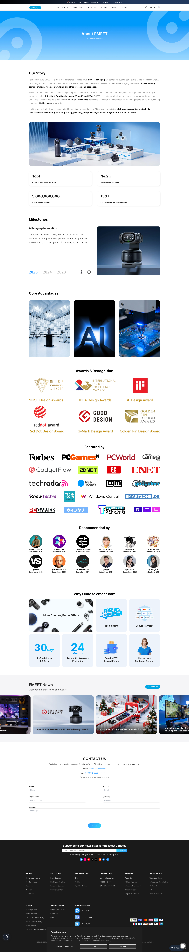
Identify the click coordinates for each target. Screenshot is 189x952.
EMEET (43, 942)
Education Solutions (57, 886)
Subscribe (122, 851)
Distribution (54, 914)
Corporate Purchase (132, 894)
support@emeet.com (97, 768)
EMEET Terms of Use (97, 855)
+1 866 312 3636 (106, 882)
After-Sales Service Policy (35, 918)
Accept (93, 946)
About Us (128, 878)
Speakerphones (31, 882)
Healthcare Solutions (57, 882)
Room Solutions (55, 878)
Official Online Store (57, 910)
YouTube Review (81, 886)
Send (94, 826)
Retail (52, 918)
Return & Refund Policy (34, 922)
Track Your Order (156, 878)
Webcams (29, 886)
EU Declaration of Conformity (36, 929)
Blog (76, 878)
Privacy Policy (105, 940)
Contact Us (154, 886)
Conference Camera (33, 878)
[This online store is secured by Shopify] (133, 920)
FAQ (151, 890)
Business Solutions (57, 890)
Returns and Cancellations (159, 882)
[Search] (146, 7)
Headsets (29, 890)
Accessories (30, 894)
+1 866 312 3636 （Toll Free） (96, 773)
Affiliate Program (131, 882)
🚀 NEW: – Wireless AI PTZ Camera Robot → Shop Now (94, 2)
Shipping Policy (31, 910)
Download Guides (156, 894)
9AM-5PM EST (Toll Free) (109, 886)
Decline (123, 946)
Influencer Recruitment (133, 886)
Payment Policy (31, 914)
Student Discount (131, 890)
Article (77, 882)
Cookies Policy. (148, 942)
